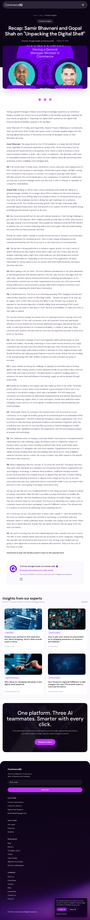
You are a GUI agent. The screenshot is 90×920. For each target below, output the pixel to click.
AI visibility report (14, 851)
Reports (11, 847)
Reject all (73, 909)
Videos (10, 854)
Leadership (12, 891)
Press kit (11, 899)
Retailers (11, 832)
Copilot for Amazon (15, 806)
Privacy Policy (75, 905)
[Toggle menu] (83, 5)
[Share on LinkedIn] (50, 100)
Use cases (11, 824)
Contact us (12, 895)
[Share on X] (45, 100)
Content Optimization (16, 802)
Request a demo (45, 742)
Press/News (12, 880)
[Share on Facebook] (40, 100)
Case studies (12, 858)
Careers (11, 884)
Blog (41, 15)
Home (35, 15)
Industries (11, 828)
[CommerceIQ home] (13, 5)
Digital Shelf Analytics (15, 810)
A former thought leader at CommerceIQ (37, 566)
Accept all (61, 909)
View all (84, 602)
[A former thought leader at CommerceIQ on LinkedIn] (50, 579)
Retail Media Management (17, 813)
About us (11, 877)
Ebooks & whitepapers (16, 865)
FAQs (9, 888)
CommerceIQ (15, 769)
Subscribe (45, 790)
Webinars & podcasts (15, 862)
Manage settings (61, 914)
